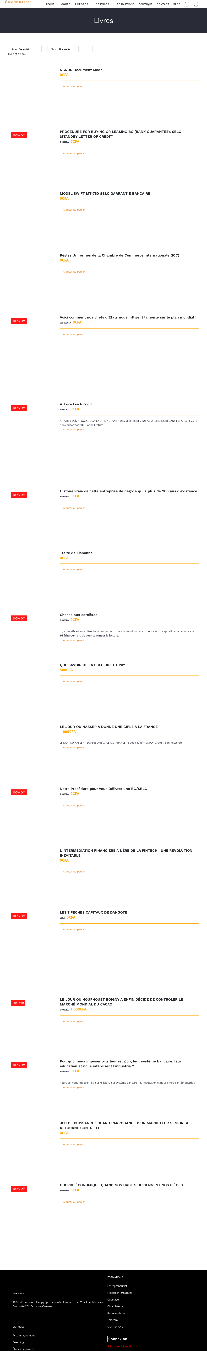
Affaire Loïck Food (76, 404)
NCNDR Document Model (82, 70)
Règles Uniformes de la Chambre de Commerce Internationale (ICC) (119, 255)
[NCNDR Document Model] (30, 88)
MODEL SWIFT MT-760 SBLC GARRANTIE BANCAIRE (105, 193)
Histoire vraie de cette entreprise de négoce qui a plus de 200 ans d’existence (128, 491)
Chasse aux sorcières (78, 615)
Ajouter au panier (74, 86)
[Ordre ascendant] (44, 49)
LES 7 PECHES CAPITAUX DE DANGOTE (93, 912)
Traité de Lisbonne (76, 553)
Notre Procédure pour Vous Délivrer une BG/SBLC (103, 789)
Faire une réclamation (120, 1346)
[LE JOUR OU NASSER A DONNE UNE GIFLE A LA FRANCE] (30, 745)
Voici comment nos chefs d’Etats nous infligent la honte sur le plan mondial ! (128, 317)
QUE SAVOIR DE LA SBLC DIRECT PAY (92, 665)
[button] (196, 4)
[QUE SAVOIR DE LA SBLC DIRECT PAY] (30, 683)
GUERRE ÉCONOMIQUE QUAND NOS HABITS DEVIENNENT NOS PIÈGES (121, 1185)
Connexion (117, 1338)
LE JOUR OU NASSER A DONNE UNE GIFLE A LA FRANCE (109, 727)
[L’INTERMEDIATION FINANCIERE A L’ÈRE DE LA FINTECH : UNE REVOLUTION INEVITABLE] (30, 869)
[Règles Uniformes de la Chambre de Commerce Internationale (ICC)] (30, 273)
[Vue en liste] (89, 49)
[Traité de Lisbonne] (30, 571)
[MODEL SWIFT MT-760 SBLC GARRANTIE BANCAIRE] (30, 212)
